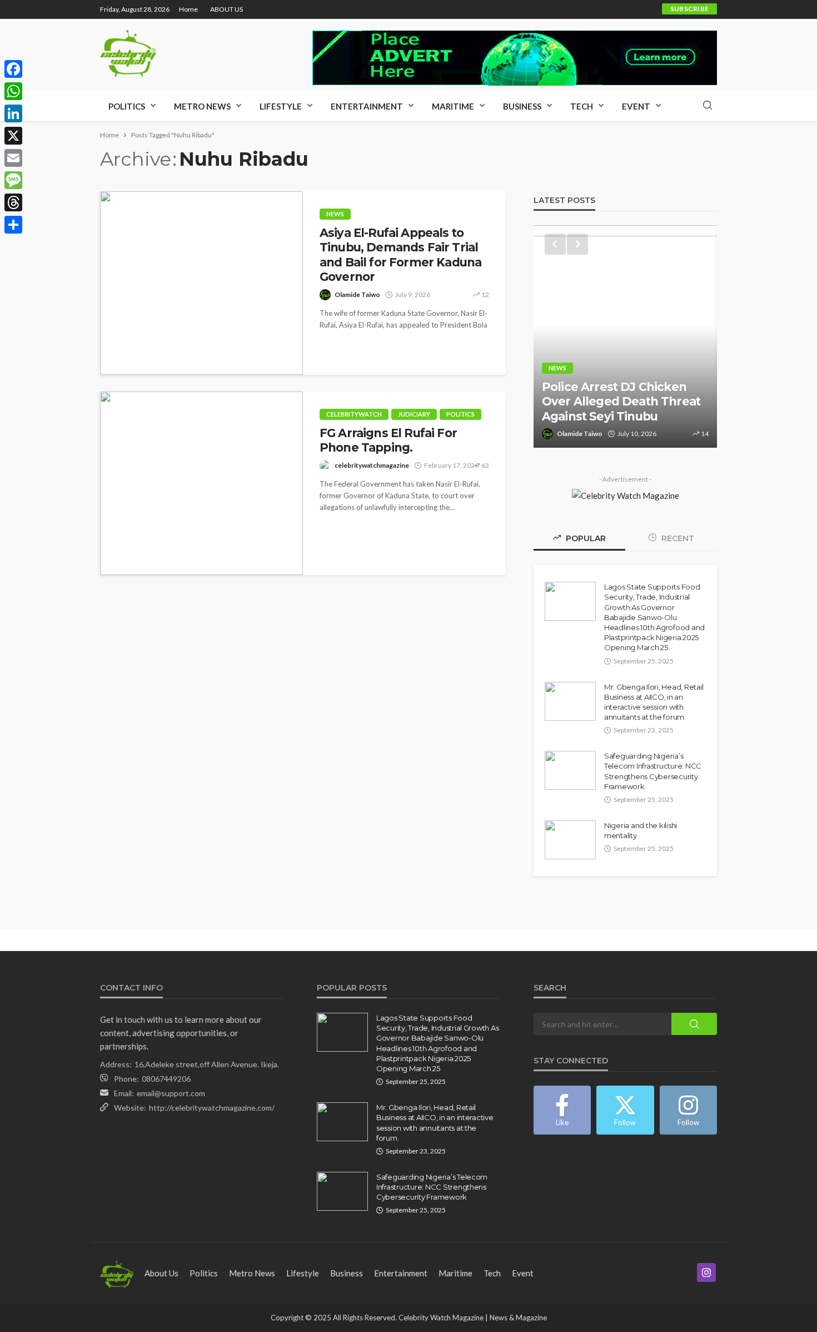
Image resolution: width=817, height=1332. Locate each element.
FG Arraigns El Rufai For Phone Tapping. (388, 440)
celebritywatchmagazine (372, 465)
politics (460, 414)
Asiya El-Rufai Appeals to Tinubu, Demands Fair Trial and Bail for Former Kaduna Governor (400, 255)
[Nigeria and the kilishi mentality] (570, 839)
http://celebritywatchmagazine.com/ (212, 1107)
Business (522, 106)
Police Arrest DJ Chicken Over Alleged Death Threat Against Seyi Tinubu (621, 401)
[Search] (707, 105)
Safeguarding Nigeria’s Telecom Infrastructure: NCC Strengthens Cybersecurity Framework (652, 771)
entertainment (400, 1273)
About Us (161, 1273)
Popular (585, 538)
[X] (13, 136)
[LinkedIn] (13, 113)
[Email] (13, 158)
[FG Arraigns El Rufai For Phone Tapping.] (201, 483)
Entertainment (367, 106)
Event (636, 106)
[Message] (13, 180)
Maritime (453, 106)
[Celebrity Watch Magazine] (128, 53)
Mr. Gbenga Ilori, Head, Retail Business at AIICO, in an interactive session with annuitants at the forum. (654, 702)
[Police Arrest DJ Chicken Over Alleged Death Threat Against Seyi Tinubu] (625, 336)
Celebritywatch (354, 414)
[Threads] (13, 202)
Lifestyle (281, 106)
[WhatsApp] (13, 91)
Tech (581, 106)
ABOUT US (226, 9)
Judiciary (414, 414)
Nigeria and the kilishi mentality (640, 830)
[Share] (13, 225)
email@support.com (171, 1093)
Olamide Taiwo (357, 294)
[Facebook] (13, 69)
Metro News (202, 106)
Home (188, 9)
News (335, 213)
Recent (676, 538)
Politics (126, 106)
